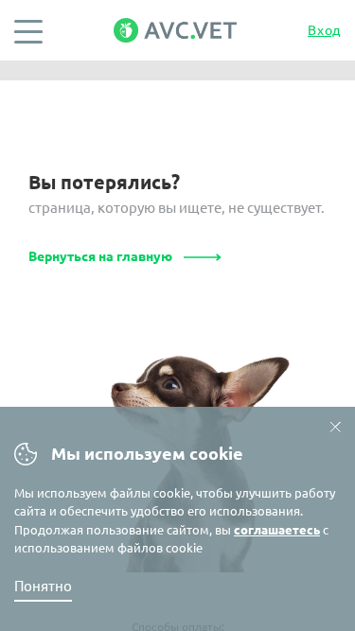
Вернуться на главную (100, 256)
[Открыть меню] (28, 30)
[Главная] (175, 30)
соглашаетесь (277, 529)
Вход (324, 30)
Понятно (43, 586)
